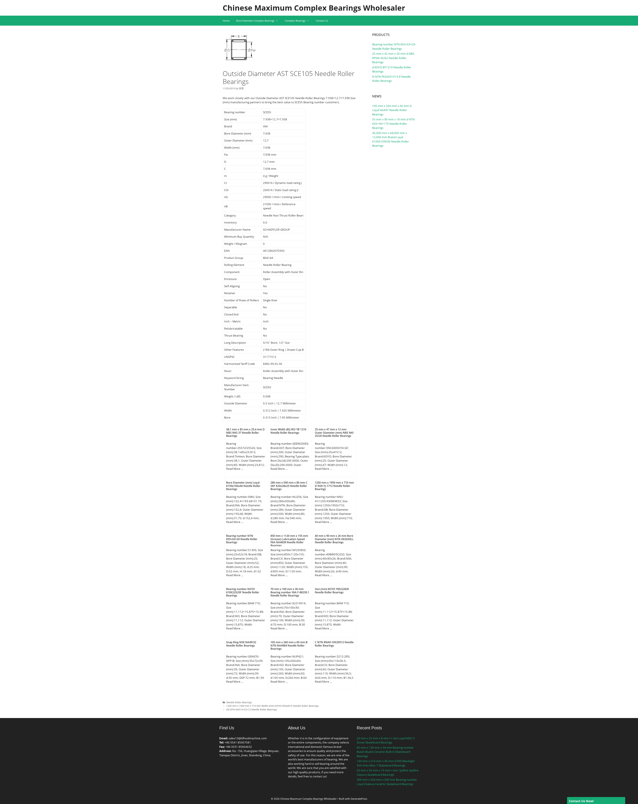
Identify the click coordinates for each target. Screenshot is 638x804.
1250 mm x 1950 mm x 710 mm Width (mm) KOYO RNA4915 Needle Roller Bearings (272, 705)
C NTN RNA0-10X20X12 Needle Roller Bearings (334, 643)
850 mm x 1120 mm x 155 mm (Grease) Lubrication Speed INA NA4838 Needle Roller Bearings (289, 540)
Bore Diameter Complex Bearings (255, 20)
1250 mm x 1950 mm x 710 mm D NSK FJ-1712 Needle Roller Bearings (334, 486)
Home (226, 20)
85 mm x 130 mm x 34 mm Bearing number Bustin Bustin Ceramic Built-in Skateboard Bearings (385, 752)
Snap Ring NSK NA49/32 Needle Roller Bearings (241, 643)
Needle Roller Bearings (239, 702)
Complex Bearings (295, 20)
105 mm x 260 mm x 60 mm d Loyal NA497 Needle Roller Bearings (391, 110)
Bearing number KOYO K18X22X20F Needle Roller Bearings (242, 592)
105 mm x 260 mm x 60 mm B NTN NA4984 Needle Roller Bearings (289, 645)
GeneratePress (359, 798)
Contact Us (322, 20)
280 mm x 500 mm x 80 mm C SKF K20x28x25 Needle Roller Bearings (288, 486)
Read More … (234, 469)
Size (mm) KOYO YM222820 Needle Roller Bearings (332, 590)
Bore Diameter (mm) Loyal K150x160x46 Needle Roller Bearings (243, 486)
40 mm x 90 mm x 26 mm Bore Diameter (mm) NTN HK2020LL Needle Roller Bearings (334, 539)
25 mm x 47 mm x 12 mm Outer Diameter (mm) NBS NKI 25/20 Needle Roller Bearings (334, 433)
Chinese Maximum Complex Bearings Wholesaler (314, 8)
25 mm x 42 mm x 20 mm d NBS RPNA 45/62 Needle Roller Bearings (393, 58)
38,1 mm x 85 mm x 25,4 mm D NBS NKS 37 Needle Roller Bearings (245, 433)
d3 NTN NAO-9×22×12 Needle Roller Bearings (251, 709)
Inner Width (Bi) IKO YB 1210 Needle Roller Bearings (288, 431)
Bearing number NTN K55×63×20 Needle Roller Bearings (241, 539)
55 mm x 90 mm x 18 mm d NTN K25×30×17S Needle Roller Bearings (393, 123)
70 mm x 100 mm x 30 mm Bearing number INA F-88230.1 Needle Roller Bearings (289, 592)
